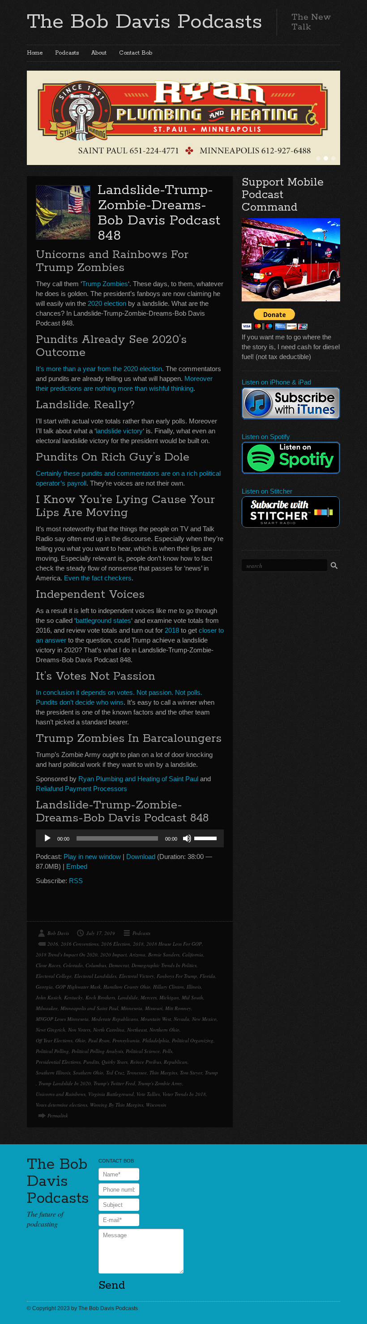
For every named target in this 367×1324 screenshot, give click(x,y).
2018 (172, 630)
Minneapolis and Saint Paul (89, 1008)
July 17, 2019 (100, 933)
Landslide (128, 997)
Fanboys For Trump (177, 976)
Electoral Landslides (95, 976)
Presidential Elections (58, 1061)
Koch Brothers (100, 997)
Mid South (192, 997)
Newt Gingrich (50, 1029)
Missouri (153, 1008)
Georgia (44, 986)
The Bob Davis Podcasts (144, 22)
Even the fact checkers (98, 578)
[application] (130, 838)
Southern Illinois (53, 1072)
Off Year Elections (54, 1040)
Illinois (194, 986)
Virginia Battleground (111, 1094)
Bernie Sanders (163, 954)
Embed (76, 866)
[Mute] (187, 838)
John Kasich (48, 997)
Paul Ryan (99, 1040)
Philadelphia (155, 1040)
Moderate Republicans (114, 1018)
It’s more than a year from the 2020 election (99, 368)
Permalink (57, 1115)
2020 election (107, 303)
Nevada (181, 1018)
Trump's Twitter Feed (114, 1083)
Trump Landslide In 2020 (64, 1083)
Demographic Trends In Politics (164, 965)
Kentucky (73, 997)
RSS (76, 880)
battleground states (103, 620)
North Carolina (108, 1029)
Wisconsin (156, 1104)
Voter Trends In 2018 (184, 1094)
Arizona (137, 954)
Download (140, 856)
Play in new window (92, 856)
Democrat (119, 965)
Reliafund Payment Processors (81, 788)
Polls (167, 1051)
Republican (176, 1061)
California (192, 954)
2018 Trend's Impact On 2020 (67, 954)
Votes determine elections (61, 1104)
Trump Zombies (105, 284)
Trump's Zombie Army (160, 1083)
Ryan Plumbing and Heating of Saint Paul (138, 779)
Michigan (169, 997)
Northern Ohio (164, 1029)
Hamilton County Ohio (126, 986)
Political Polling (52, 1051)
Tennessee (137, 1072)
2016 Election (115, 943)
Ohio (80, 1040)
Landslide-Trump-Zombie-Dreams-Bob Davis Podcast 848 (159, 213)
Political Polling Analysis (97, 1051)
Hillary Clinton (168, 986)
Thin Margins (163, 1072)
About (99, 53)
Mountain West (156, 1018)
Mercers (149, 997)
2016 (52, 943)
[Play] (47, 838)
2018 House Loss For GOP (174, 943)
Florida (207, 976)
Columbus (95, 965)
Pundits (91, 1061)
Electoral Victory (136, 976)
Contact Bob (135, 53)
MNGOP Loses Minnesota (62, 1018)
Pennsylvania (126, 1040)
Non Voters (79, 1029)
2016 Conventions (79, 943)
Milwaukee (47, 1008)
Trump (211, 1072)
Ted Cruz (115, 1072)
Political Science (143, 1051)
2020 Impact (113, 954)
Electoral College (54, 976)
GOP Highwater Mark (78, 986)
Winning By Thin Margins (116, 1104)
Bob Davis (58, 933)
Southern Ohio (88, 1072)
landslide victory (119, 431)
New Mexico (204, 1018)
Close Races (48, 965)
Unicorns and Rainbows (60, 1094)
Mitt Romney (178, 1008)
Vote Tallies (148, 1094)
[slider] (206, 837)
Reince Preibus (145, 1061)
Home (35, 53)
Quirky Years (115, 1061)
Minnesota (131, 1008)
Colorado (73, 965)
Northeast (137, 1029)
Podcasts (67, 53)
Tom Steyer (191, 1072)
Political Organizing (192, 1040)
